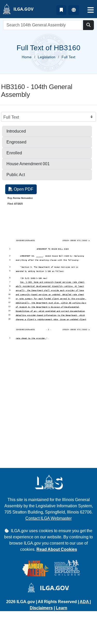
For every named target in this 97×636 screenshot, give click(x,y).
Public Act (15, 174)
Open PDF (23, 189)
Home (27, 57)
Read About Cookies (56, 549)
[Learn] (61, 10)
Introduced (16, 131)
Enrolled (14, 153)
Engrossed (16, 142)
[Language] (73, 10)
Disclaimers (41, 608)
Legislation (46, 57)
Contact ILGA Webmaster (48, 518)
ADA (85, 601)
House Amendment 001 (28, 164)
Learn (61, 608)
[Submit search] (88, 25)
